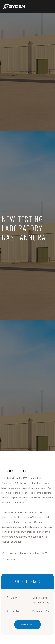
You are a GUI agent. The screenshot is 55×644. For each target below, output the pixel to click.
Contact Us (26, 624)
